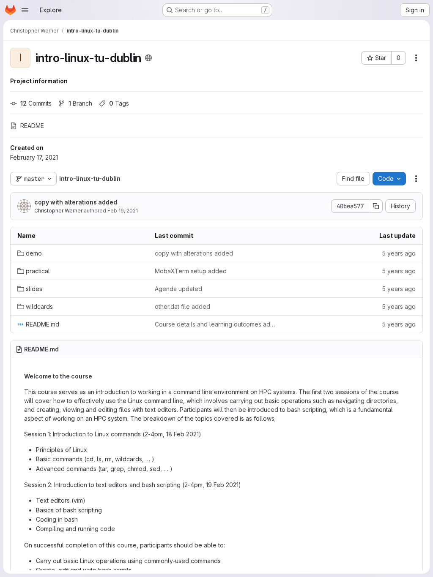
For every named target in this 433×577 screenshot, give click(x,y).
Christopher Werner (58, 210)
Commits (36, 103)
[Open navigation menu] (25, 10)
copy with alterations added (75, 202)
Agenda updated (178, 288)
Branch (80, 103)
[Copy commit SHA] (376, 206)
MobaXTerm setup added (191, 271)
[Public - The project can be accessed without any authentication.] (148, 57)
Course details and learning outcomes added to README (217, 324)
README (32, 125)
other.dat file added (182, 306)
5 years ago (399, 253)
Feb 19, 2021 (122, 210)
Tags (119, 103)
